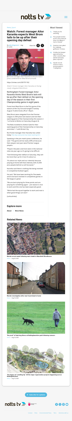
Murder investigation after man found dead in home (24, 296)
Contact (30, 413)
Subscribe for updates (37, 395)
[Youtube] (67, 404)
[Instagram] (63, 404)
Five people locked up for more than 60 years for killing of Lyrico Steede (59, 39)
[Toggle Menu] (65, 17)
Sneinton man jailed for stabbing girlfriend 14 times (59, 47)
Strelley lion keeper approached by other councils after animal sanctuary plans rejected (59, 55)
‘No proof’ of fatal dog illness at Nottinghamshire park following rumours (31, 335)
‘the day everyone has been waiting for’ (26, 135)
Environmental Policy (45, 413)
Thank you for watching (57, 32)
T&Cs (55, 413)
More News (19, 211)
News (9, 27)
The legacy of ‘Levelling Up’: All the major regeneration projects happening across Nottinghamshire (34, 375)
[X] (42, 45)
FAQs (35, 413)
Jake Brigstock (14, 45)
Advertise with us (63, 413)
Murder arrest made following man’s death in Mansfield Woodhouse (29, 256)
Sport (14, 27)
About (9, 211)
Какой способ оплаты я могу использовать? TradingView (58, 65)
